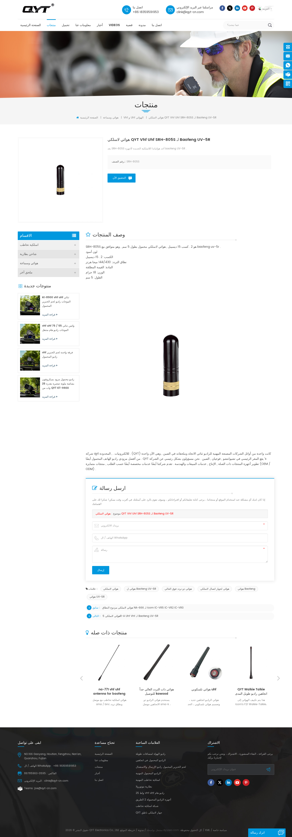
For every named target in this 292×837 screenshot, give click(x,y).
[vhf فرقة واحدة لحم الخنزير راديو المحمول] (30, 360)
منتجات (51, 25)
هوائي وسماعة (110, 118)
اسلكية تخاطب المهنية (148, 780)
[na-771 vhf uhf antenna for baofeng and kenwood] (103, 662)
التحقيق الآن (119, 178)
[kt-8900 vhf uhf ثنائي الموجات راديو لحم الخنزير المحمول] (30, 305)
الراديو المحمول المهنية (148, 773)
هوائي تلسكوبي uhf (197, 689)
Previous (81, 678)
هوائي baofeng (246, 589)
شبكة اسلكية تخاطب (147, 806)
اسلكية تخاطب (29, 244)
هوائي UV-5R (97, 597)
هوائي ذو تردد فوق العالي (178, 589)
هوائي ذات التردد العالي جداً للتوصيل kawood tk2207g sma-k (150, 691)
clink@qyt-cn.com (190, 12)
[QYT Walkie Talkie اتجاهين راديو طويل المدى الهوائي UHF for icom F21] (244, 662)
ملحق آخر (26, 272)
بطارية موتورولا (144, 787)
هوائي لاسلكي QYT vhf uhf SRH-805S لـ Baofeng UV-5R (134, 514)
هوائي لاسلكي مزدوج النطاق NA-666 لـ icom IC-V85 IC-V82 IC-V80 (143, 608)
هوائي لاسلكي (110, 589)
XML (207, 830)
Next (278, 678)
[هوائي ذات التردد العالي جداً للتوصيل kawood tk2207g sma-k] (150, 662)
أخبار (100, 25)
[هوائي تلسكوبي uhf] (197, 662)
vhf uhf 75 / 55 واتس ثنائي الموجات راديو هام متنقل (58, 328)
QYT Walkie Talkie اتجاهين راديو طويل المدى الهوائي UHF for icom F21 (245, 691)
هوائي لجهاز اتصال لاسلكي (214, 589)
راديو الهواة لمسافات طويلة (150, 754)
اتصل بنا (157, 25)
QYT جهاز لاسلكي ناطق (149, 813)
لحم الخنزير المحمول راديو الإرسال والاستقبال (161, 767)
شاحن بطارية (28, 254)
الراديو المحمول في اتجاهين (151, 760)
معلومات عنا (83, 25)
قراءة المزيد (101, 711)
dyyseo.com (171, 830)
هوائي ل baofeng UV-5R (141, 589)
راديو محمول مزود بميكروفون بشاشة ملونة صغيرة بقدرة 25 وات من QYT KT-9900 (58, 383)
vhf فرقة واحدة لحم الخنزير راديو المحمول (57, 355)
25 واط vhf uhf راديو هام (150, 793)
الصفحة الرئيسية (30, 25)
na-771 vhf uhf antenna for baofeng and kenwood (103, 691)
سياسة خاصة (220, 830)
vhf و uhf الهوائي (133, 118)
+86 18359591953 (146, 12)
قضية (129, 25)
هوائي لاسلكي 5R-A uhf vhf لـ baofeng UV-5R (130, 616)
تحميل (65, 25)
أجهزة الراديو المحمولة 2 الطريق (153, 800)
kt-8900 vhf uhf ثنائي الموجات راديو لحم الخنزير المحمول (56, 301)
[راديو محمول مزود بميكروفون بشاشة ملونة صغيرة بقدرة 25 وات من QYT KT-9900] (30, 387)
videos (114, 25)
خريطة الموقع (127, 830)
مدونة (142, 25)
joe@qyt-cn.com (45, 788)
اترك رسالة (257, 832)
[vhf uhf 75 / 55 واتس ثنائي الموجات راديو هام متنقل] (30, 334)
